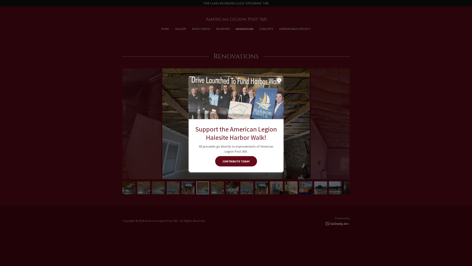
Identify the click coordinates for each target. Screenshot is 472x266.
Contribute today (236, 161)
